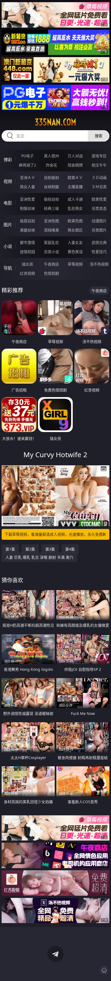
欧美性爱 (99, 199)
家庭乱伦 (51, 242)
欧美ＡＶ (75, 177)
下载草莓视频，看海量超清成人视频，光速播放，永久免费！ (55, 534)
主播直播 (75, 186)
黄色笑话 (75, 251)
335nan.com (55, 122)
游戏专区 (99, 155)
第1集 (10, 549)
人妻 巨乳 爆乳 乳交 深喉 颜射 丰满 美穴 (39, 557)
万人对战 (75, 155)
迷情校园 (27, 251)
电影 (8, 203)
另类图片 (99, 230)
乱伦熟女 (75, 208)
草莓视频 (75, 264)
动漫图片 (99, 220)
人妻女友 (75, 242)
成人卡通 (75, 199)
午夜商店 (51, 264)
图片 (8, 225)
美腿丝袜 (27, 230)
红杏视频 (27, 273)
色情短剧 (51, 273)
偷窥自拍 (27, 220)
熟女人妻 (27, 186)
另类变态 (99, 208)
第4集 (70, 549)
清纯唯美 (51, 230)
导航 (8, 268)
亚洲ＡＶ (27, 177)
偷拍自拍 (51, 199)
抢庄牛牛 (99, 165)
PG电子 (27, 155)
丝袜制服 (51, 186)
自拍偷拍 (51, 177)
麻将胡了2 (27, 165)
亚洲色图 (51, 220)
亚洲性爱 (27, 199)
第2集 (30, 549)
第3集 (50, 549)
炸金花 (51, 165)
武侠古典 (99, 242)
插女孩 (27, 264)
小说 (8, 246)
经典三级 (51, 208)
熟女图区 (75, 230)
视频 (8, 181)
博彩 (8, 160)
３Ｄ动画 (99, 177)
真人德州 (51, 155)
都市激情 (27, 242)
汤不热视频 (99, 264)
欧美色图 (75, 220)
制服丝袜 (27, 208)
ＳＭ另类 (99, 186)
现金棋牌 (75, 165)
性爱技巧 (99, 251)
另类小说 (51, 251)
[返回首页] (104, 970)
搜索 (98, 135)
